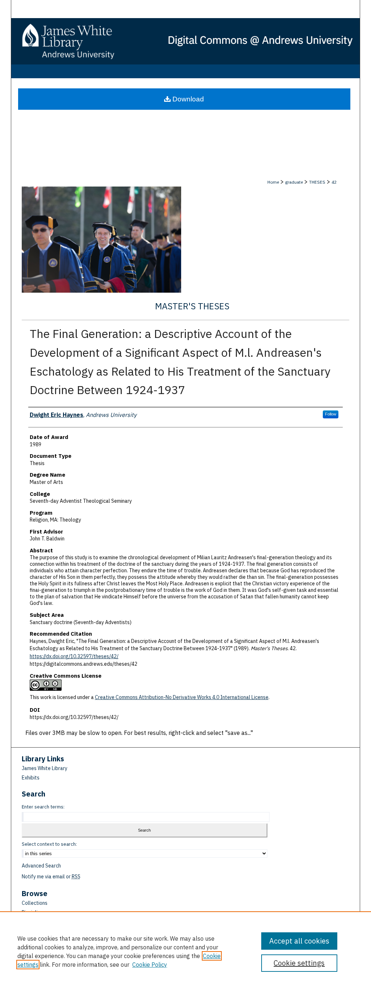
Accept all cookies (299, 941)
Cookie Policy (149, 964)
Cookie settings (299, 963)
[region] (185, 951)
